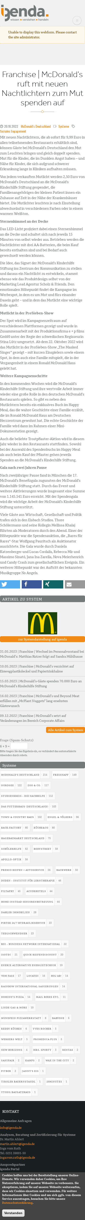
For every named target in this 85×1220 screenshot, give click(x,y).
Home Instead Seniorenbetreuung (27, 901)
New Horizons (11, 1049)
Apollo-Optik (11, 859)
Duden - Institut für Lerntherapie (28, 880)
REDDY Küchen (11, 1028)
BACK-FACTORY (11, 827)
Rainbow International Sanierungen (30, 986)
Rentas (67, 1049)
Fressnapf (61, 774)
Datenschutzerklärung (17, 1203)
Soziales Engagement (13, 131)
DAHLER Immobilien (15, 912)
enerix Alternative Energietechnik (28, 965)
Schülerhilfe (11, 848)
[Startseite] (24, 13)
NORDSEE (7, 785)
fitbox (6, 1071)
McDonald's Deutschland (36, 126)
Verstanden (13, 1213)
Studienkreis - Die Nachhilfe (23, 796)
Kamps (30, 1060)
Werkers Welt (12, 1039)
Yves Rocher (42, 1028)
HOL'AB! (56, 975)
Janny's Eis (30, 1071)
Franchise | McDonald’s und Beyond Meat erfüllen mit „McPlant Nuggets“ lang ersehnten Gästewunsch (39, 701)
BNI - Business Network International (30, 944)
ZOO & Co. (34, 785)
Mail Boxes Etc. (47, 997)
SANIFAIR (7, 1060)
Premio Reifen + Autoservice (22, 870)
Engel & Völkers (60, 817)
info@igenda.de (11, 1128)
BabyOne (58, 1018)
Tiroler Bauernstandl (18, 1081)
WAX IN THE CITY (57, 1060)
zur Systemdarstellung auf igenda (42, 639)
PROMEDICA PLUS (45, 1039)
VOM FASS (7, 975)
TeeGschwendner (14, 933)
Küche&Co (41, 827)
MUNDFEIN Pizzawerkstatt (21, 1018)
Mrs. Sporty (42, 1049)
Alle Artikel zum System (65, 730)
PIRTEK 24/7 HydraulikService (23, 922)
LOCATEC (33, 975)
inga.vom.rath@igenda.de (17, 1158)
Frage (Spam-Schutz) (17, 740)
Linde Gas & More (14, 1007)
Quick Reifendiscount (40, 954)
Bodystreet (42, 848)
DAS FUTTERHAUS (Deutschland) (24, 806)
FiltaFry (7, 891)
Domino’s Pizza (12, 997)
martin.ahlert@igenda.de (17, 1144)
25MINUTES (54, 1081)
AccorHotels (36, 891)
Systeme (63, 126)
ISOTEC (6, 954)
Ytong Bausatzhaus (16, 1092)
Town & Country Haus (17, 817)
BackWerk (64, 870)
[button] (10, 584)
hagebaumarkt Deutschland (22, 838)
